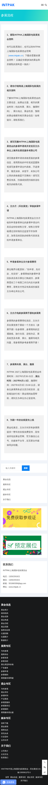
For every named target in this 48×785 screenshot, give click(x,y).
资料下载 (4, 723)
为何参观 (4, 689)
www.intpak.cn (16, 55)
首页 (7, 777)
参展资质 (4, 658)
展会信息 (7, 479)
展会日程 (4, 623)
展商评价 (4, 654)
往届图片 (4, 637)
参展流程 (4, 661)
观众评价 (4, 692)
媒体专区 (7, 494)
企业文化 (4, 754)
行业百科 (4, 737)
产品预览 (4, 699)
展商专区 (7, 484)
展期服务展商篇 (7, 678)
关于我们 (7, 499)
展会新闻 (4, 727)
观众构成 (4, 620)
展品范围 (4, 627)
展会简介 (4, 610)
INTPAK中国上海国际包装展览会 (15, 769)
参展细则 (4, 675)
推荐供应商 (5, 630)
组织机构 (4, 613)
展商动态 (4, 730)
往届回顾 (4, 633)
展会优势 (4, 617)
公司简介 (4, 751)
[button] (42, 5)
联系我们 (4, 758)
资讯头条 (4, 733)
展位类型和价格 (7, 664)
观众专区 (7, 489)
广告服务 (4, 668)
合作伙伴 (4, 740)
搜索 (26, 468)
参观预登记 (5, 706)
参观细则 (4, 709)
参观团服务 (5, 702)
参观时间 (4, 696)
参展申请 (4, 671)
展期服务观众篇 (7, 712)
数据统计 (4, 640)
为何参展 (4, 651)
